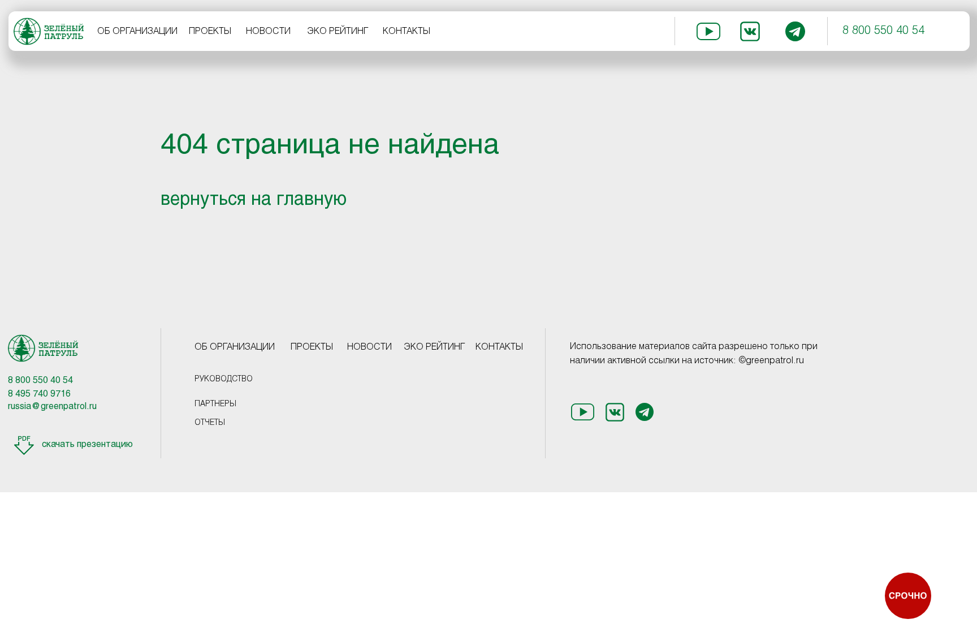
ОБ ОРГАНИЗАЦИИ (137, 31)
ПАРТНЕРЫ (215, 404)
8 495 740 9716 (39, 394)
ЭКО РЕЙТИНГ (338, 31)
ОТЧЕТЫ (209, 423)
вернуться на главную (254, 200)
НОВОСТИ (268, 31)
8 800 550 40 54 (883, 31)
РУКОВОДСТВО (223, 379)
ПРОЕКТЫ (210, 31)
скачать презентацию (87, 444)
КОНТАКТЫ (406, 31)
